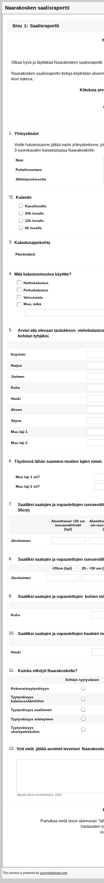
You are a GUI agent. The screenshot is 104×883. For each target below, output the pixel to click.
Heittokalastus (35, 283)
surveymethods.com (53, 873)
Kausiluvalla (35, 206)
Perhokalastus (35, 290)
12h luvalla (34, 221)
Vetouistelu (33, 297)
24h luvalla (34, 213)
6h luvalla (33, 228)
